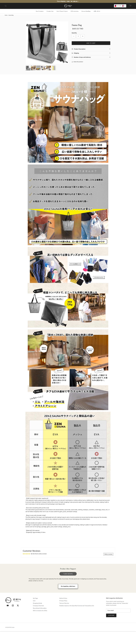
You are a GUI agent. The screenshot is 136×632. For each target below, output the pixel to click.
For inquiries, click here (68, 586)
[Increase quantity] (83, 36)
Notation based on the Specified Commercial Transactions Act (76, 605)
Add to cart (90, 43)
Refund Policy (63, 598)
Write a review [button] (108, 554)
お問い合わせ (97, 11)
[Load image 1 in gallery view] (47, 42)
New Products (39, 11)
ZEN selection (74, 11)
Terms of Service (64, 603)
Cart (34, 600)
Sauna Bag (11, 15)
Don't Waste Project (62, 11)
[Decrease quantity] (73, 36)
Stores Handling (86, 11)
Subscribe (111, 615)
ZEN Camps (11, 627)
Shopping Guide (37, 603)
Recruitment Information (40, 608)
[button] (120, 5)
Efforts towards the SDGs (40, 610)
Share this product (78, 61)
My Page (35, 598)
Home (6, 15)
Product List (50, 11)
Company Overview (38, 605)
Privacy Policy (63, 600)
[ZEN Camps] (68, 5)
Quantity (74, 33)
